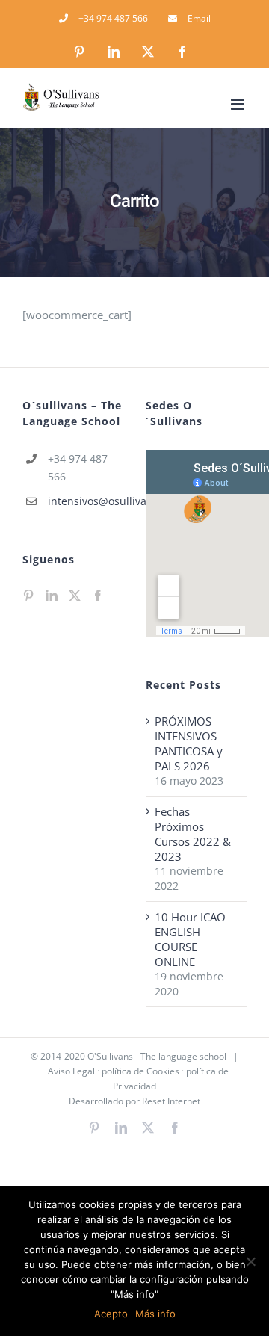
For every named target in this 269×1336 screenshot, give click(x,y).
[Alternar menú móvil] (239, 104)
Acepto (111, 1314)
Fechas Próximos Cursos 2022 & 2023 (193, 834)
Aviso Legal (71, 1071)
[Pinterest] (28, 595)
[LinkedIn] (52, 595)
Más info (155, 1314)
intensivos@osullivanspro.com (85, 501)
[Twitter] (75, 595)
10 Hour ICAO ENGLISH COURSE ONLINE (190, 939)
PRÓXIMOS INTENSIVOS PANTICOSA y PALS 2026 (189, 743)
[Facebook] (98, 595)
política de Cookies (140, 1071)
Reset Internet (171, 1101)
